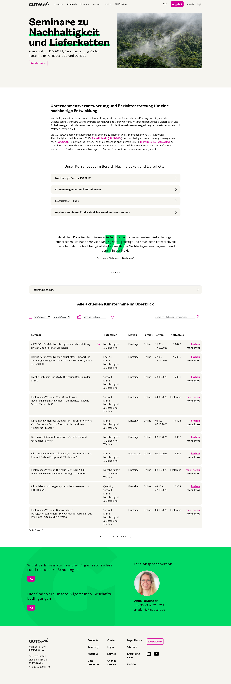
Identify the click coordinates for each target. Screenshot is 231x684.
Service (107, 4)
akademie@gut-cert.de (149, 609)
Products (93, 640)
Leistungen (58, 4)
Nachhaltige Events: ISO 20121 (73, 178)
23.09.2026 (161, 377)
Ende (123, 536)
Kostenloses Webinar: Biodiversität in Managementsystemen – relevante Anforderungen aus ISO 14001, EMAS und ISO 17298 (61, 513)
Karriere (96, 4)
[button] (111, 272)
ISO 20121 (62, 141)
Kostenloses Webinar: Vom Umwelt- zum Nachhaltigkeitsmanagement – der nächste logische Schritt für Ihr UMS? (60, 400)
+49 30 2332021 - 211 (149, 605)
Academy (93, 647)
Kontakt (190, 4)
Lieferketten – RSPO (67, 200)
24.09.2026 (161, 397)
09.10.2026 (161, 510)
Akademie (72, 4)
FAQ (31, 578)
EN (164, 4)
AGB (31, 607)
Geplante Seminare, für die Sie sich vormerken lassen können (92, 212)
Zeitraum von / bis (30, 317)
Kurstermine (38, 63)
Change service (111, 662)
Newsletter (155, 641)
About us (93, 653)
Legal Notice (134, 640)
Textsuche (198, 317)
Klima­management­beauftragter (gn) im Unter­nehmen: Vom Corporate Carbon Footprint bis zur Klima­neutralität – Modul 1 (61, 424)
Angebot (177, 4)
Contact (112, 640)
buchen (195, 344)
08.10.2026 (161, 437)
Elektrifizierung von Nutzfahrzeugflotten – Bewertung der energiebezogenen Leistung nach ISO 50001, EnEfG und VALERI (61, 360)
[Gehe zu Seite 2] (130, 536)
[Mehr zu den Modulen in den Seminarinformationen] (98, 344)
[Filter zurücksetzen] (112, 317)
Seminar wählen (79, 317)
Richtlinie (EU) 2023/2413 (155, 141)
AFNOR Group (121, 4)
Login (199, 4)
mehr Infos (193, 347)
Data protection (94, 662)
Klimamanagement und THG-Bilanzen (78, 189)
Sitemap (132, 647)
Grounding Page (133, 655)
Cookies (131, 664)
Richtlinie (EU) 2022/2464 (106, 138)
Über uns (84, 4)
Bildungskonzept (44, 289)
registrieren (193, 397)
